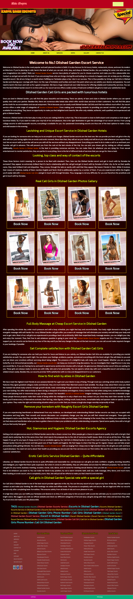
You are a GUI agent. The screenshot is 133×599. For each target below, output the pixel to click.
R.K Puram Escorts (89, 591)
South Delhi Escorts (112, 563)
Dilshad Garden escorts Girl (47, 363)
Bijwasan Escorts (41, 554)
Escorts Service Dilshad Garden (55, 509)
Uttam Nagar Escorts (113, 577)
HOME (33, 53)
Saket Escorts (110, 549)
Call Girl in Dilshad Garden (92, 519)
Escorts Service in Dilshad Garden (26, 148)
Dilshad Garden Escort (115, 468)
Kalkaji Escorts (64, 571)
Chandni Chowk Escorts (43, 560)
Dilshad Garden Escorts (43, 73)
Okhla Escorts (87, 571)
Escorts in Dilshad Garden (49, 107)
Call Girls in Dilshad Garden (75, 393)
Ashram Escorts (41, 549)
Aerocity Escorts (41, 540)
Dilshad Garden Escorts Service (52, 506)
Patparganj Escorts (89, 582)
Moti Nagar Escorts (89, 554)
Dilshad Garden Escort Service (88, 338)
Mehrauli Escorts (88, 549)
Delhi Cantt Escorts (42, 580)
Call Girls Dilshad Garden (86, 512)
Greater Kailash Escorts (66, 549)
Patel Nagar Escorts (89, 580)
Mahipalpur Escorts (89, 537)
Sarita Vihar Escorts (112, 551)
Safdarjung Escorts (112, 546)
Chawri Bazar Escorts (43, 563)
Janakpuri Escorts (65, 565)
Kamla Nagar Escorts (66, 577)
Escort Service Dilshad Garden (24, 519)
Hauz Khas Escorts (65, 557)
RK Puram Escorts (112, 540)
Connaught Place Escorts (43, 571)
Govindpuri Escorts (65, 546)
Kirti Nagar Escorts (65, 585)
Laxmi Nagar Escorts (66, 591)
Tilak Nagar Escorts (112, 571)
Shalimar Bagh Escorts (113, 557)
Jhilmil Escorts (64, 568)
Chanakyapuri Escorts (43, 557)
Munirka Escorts (88, 557)
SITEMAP (16, 550)
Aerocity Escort (18, 562)
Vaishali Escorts (111, 580)
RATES (73, 53)
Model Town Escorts (89, 551)
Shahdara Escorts (112, 554)
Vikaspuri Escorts (111, 588)
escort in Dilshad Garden (53, 446)
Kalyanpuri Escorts (65, 574)
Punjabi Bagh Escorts (89, 588)
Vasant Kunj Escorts (112, 582)
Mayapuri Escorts (88, 543)
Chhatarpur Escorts (42, 565)
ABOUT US (46, 53)
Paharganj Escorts (89, 574)
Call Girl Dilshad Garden (48, 522)
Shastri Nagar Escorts (113, 560)
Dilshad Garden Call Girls (29, 173)
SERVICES (60, 53)
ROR (15, 553)
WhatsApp (100, 597)
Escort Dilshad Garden (80, 516)
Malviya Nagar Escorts (90, 540)
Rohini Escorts (111, 543)
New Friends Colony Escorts (91, 565)
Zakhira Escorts (111, 591)
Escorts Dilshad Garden (110, 506)
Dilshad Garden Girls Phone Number (50, 512)
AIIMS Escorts (41, 537)
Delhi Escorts (40, 577)
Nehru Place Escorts (89, 563)
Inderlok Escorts (64, 563)
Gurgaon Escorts (64, 554)
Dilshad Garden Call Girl (68, 519)
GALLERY (86, 53)
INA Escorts (63, 560)
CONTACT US (100, 53)
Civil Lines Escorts (41, 568)
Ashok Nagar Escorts (42, 543)
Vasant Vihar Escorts (112, 585)
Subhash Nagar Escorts (113, 568)
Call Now (33, 597)
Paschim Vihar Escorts (90, 577)
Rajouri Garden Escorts (113, 537)
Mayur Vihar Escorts (89, 546)
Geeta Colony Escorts (66, 540)
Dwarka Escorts (41, 591)
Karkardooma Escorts (66, 580)
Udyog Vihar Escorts (112, 574)
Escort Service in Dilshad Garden (106, 516)
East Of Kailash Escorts (66, 537)
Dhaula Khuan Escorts (43, 582)
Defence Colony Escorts (43, 574)
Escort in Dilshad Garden (55, 515)
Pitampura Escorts (89, 585)
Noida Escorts (87, 568)
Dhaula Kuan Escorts (42, 585)
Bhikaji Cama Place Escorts (44, 551)
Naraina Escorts (88, 560)
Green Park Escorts (65, 551)
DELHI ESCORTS (18, 559)
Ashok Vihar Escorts (42, 546)
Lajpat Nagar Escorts (66, 588)
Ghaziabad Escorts (65, 543)
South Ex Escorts (111, 565)
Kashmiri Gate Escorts (66, 582)
